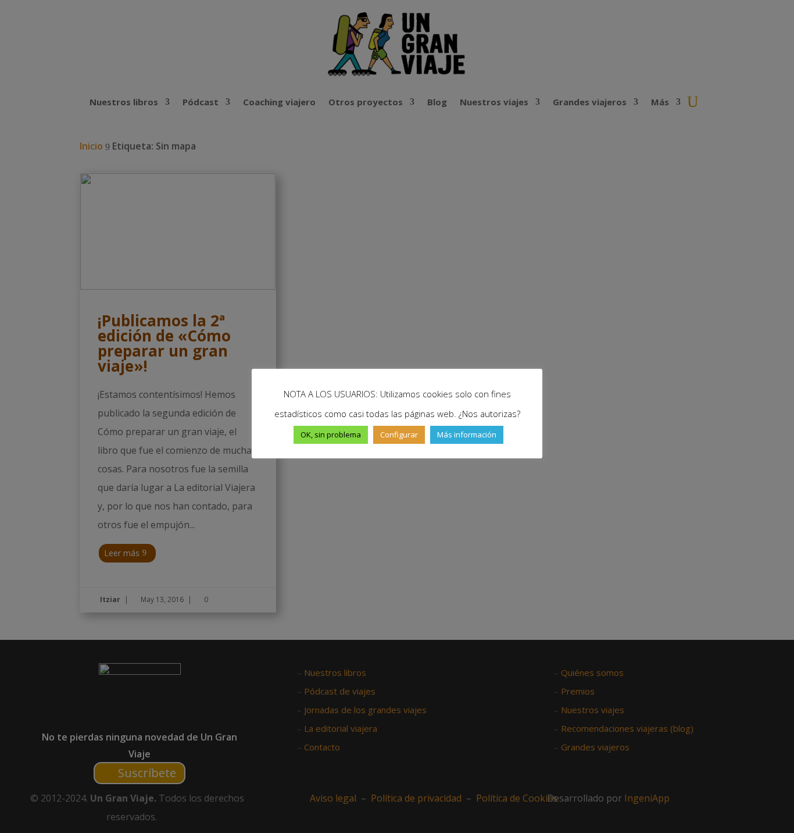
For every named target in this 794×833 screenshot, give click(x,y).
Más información (466, 434)
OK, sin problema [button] (331, 434)
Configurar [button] (399, 434)
